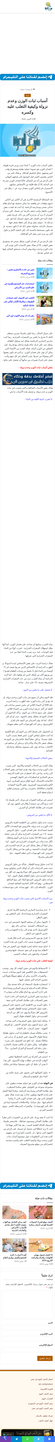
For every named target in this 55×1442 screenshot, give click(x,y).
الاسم (50, 1323)
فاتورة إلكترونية (46, 1389)
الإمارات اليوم (47, 1398)
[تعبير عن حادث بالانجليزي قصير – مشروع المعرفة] (45, 273)
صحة (22, 89)
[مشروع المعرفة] (48, 6)
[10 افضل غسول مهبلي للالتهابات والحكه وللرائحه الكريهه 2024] (41, 1245)
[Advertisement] (27, 43)
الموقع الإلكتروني (46, 1345)
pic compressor (46, 1384)
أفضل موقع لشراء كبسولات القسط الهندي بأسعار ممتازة (41, 1223)
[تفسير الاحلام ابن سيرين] (27, 378)
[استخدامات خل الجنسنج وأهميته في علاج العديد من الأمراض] (45, 287)
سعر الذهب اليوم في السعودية (40, 1403)
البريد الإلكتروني (46, 1334)
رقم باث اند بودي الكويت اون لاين (20, 315)
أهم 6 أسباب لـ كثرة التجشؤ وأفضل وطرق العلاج (14, 1256)
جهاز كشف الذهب (45, 1420)
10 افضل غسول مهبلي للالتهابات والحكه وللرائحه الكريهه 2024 (42, 1257)
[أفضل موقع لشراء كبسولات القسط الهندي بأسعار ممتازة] (41, 1212)
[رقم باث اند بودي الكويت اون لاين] (45, 319)
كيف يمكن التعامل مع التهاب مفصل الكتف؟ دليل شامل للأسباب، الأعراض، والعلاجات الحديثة (14, 1226)
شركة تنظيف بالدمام (44, 1416)
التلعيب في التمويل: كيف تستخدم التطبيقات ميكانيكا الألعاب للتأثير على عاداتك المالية (19, 301)
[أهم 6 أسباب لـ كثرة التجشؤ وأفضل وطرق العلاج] (14, 1245)
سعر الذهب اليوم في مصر (42, 1408)
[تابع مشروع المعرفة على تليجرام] (27, 77)
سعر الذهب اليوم (46, 1394)
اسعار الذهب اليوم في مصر (42, 1379)
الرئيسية (29, 89)
